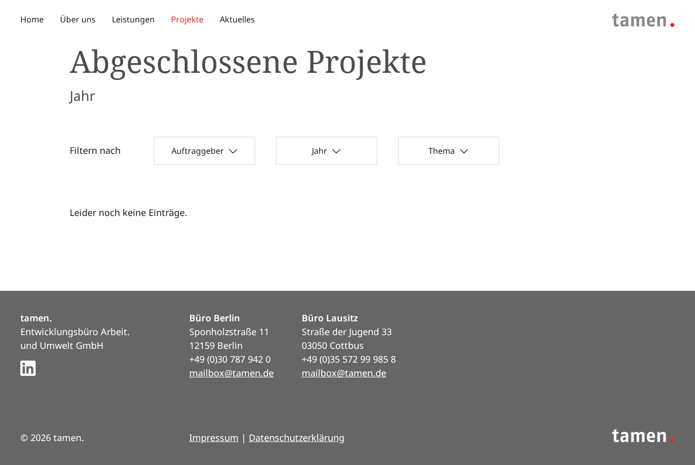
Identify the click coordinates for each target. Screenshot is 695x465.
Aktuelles (237, 19)
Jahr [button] (319, 150)
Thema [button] (441, 150)
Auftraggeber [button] (197, 150)
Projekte (187, 19)
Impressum (214, 437)
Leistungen (133, 19)
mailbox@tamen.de (231, 373)
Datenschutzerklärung (296, 437)
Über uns (78, 19)
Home (32, 19)
